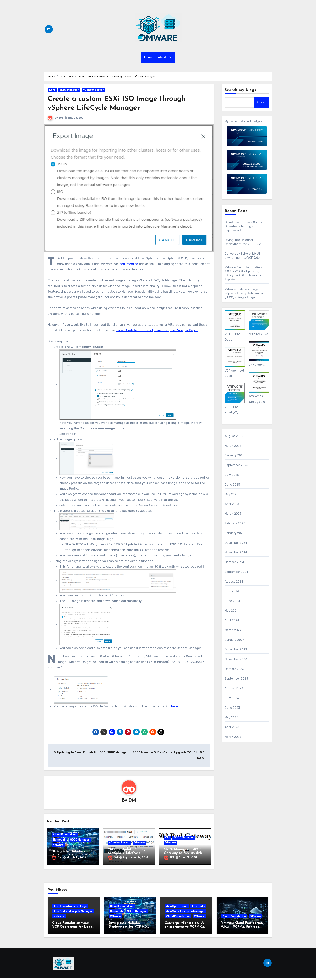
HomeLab (59, 839)
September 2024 (236, 572)
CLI (167, 837)
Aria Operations (176, 906)
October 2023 (234, 669)
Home (148, 57)
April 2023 (232, 727)
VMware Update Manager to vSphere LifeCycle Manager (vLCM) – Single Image (244, 293)
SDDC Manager (69, 89)
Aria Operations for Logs (70, 906)
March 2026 (233, 445)
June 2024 (232, 601)
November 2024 (236, 552)
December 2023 (236, 649)
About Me (165, 57)
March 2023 (233, 737)
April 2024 (232, 620)
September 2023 (236, 678)
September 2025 (236, 465)
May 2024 (232, 610)
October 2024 (234, 562)
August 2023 (234, 688)
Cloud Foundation (64, 834)
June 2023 (232, 707)
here (174, 706)
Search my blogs (240, 90)
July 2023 (232, 698)
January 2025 (234, 533)
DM (61, 117)
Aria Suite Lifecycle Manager (73, 911)
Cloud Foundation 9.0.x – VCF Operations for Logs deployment (245, 226)
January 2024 (235, 640)
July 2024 (232, 591)
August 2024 (234, 581)
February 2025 (235, 523)
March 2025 (233, 513)
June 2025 (232, 484)
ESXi (52, 89)
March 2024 (233, 630)
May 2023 (231, 717)
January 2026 (235, 455)
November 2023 (236, 659)
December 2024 (236, 542)
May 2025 (231, 494)
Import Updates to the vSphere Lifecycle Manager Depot (157, 330)
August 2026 (234, 436)
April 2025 (232, 504)
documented (128, 264)
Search (261, 102)
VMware (58, 844)
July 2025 (232, 475)
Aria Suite (198, 906)
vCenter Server (93, 89)
